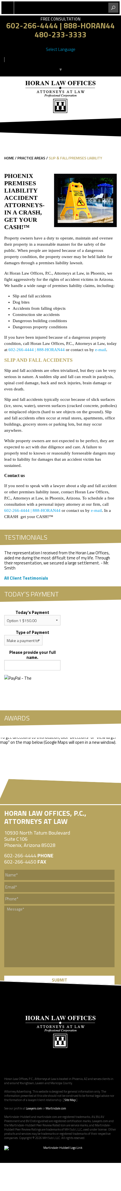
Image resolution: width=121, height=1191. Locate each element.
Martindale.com (56, 1108)
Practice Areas (31, 158)
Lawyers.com (34, 1108)
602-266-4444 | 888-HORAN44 (60, 25)
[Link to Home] (60, 96)
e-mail (100, 349)
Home (9, 158)
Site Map (70, 1100)
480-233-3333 (60, 34)
